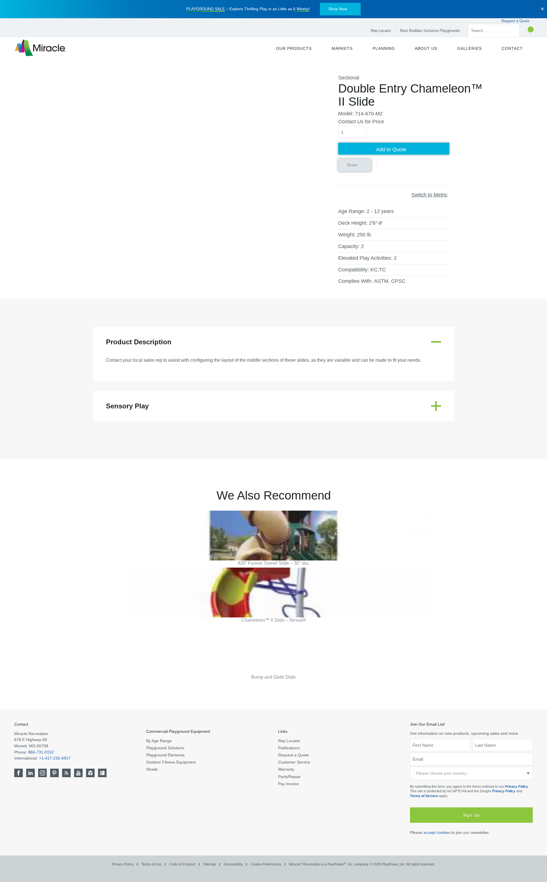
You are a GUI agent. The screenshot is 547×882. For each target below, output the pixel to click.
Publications (289, 747)
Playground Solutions (165, 747)
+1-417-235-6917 (55, 758)
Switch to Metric (429, 195)
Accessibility (233, 864)
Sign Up (471, 815)
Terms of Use (151, 864)
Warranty (286, 769)
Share (352, 165)
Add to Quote (391, 149)
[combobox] (471, 773)
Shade (152, 769)
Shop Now (337, 9)
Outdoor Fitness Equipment (171, 762)
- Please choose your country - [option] (441, 773)
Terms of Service (424, 796)
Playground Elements (165, 755)
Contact (21, 724)
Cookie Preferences (265, 864)
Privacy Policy (516, 787)
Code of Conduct (182, 864)
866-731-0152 (41, 752)
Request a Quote (515, 21)
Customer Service (294, 762)
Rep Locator (381, 30)
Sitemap (209, 864)
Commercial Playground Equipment (178, 731)
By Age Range (159, 740)
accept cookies (436, 832)
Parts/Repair (289, 776)
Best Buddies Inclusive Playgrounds (430, 30)
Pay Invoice (288, 783)
